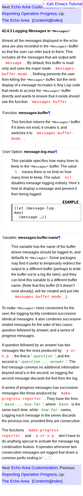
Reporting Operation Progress (29, 13)
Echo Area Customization (34, 7)
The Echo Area (15, 20)
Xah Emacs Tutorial (64, 4)
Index (56, 20)
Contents (41, 20)
